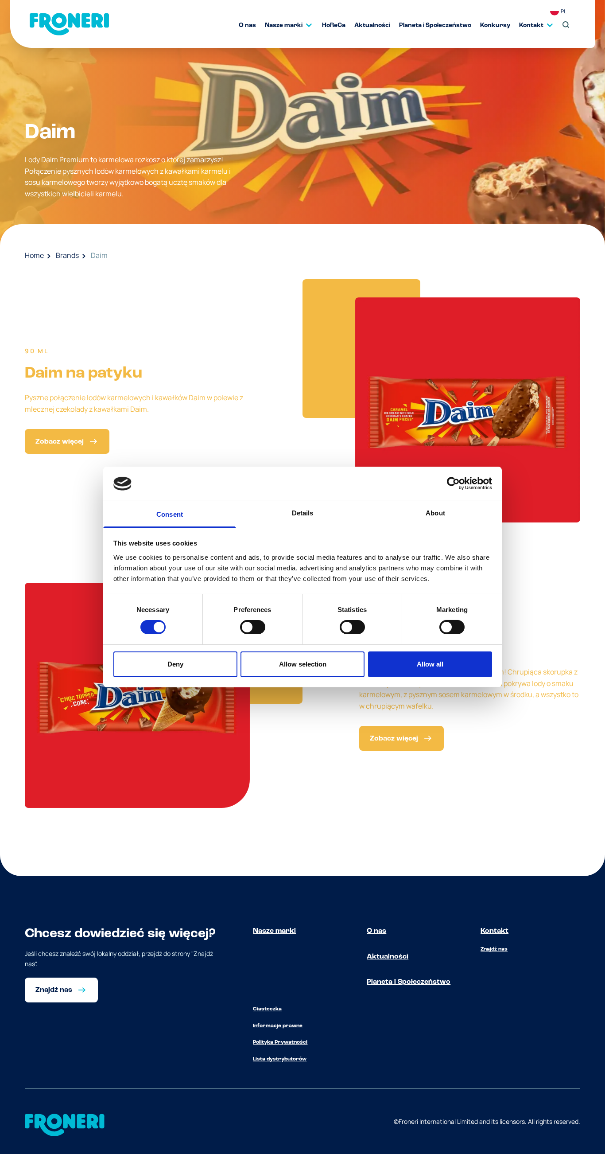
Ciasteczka (267, 1009)
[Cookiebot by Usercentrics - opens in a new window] (453, 483)
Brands (67, 255)
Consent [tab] (169, 514)
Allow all (430, 664)
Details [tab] (303, 513)
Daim (99, 255)
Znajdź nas (494, 949)
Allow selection (302, 664)
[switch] (252, 627)
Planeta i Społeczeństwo (408, 982)
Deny (175, 664)
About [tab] (435, 513)
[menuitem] (243, 25)
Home (34, 255)
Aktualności (387, 956)
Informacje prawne (277, 1026)
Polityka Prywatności (280, 1042)
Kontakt (494, 931)
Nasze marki (274, 931)
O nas (376, 931)
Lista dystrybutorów (279, 1059)
